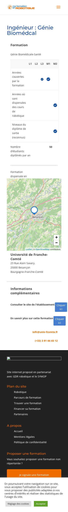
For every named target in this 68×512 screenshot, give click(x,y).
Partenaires (21, 414)
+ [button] (56, 237)
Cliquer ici (61, 307)
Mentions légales (24, 436)
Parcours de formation (27, 397)
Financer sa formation (27, 408)
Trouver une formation (28, 403)
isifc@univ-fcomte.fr (45, 332)
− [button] (56, 242)
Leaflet (29, 249)
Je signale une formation (34, 475)
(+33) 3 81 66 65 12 (46, 340)
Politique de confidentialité (30, 442)
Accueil (18, 431)
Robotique (20, 392)
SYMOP (42, 376)
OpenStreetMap (42, 249)
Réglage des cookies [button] (18, 503)
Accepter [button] (41, 503)
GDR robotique (22, 376)
